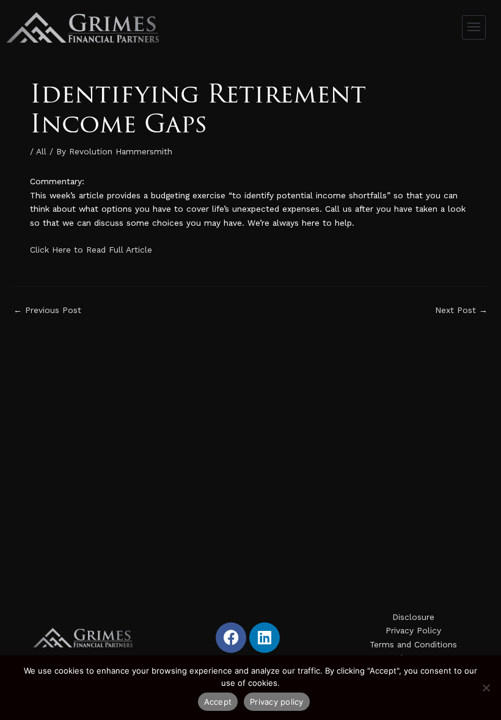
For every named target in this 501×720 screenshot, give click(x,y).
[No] (486, 688)
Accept (218, 702)
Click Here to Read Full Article (91, 249)
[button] (474, 27)
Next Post (461, 310)
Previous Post (47, 310)
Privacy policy (277, 702)
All (41, 151)
